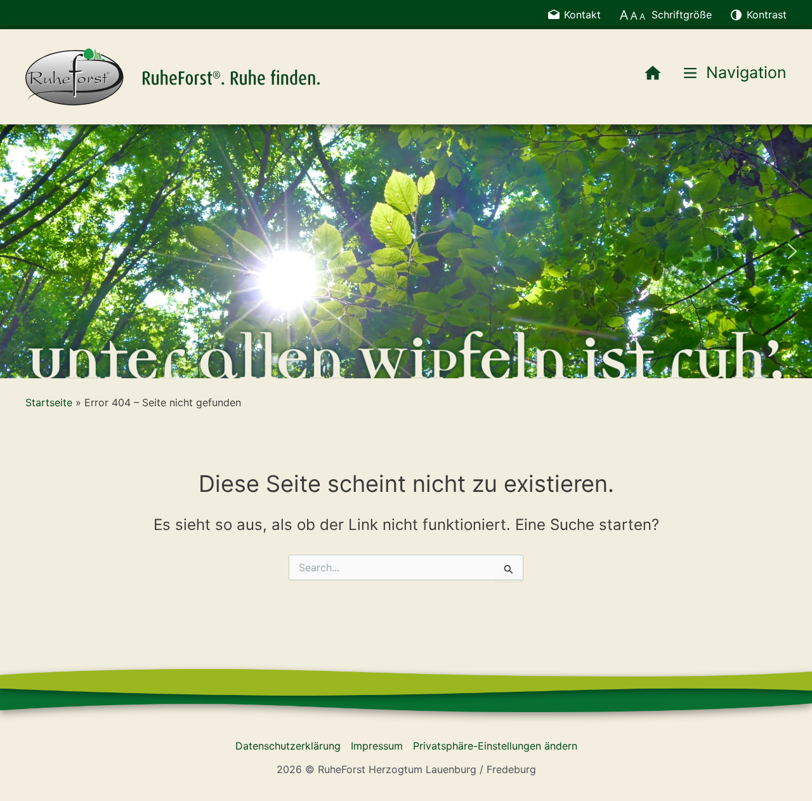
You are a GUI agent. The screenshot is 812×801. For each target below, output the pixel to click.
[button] (20, 251)
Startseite (48, 402)
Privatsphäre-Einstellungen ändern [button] (495, 745)
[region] (406, 251)
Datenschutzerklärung (288, 745)
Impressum (377, 745)
